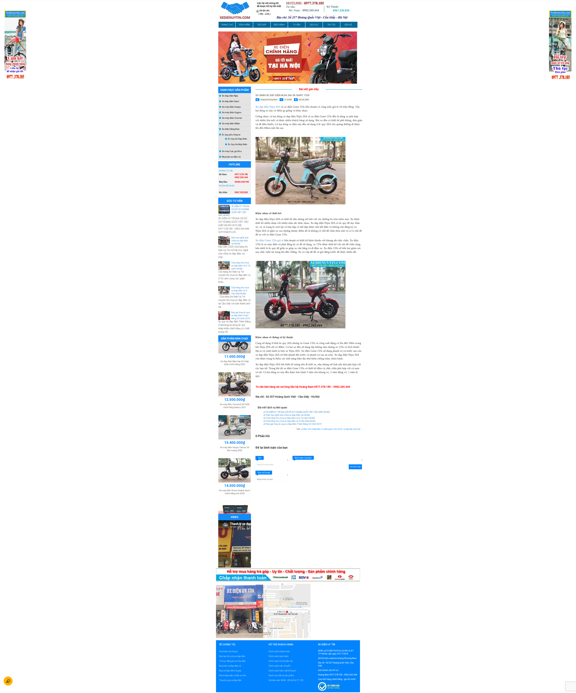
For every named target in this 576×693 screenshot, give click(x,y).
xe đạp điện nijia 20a (352, 429)
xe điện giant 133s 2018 (332, 429)
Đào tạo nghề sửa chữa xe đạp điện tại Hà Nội (239, 240)
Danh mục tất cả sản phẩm (281, 675)
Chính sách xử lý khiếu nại (280, 661)
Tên (259, 458)
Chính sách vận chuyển (279, 666)
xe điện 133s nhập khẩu (311, 429)
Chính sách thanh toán (279, 651)
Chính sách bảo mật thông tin (282, 670)
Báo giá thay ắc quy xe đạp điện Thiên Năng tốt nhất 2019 (240, 315)
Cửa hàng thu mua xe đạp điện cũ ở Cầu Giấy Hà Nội (240, 290)
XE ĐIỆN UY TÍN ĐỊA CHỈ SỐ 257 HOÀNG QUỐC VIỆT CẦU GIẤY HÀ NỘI (298, 412)
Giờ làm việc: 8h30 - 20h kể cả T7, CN (285, 680)
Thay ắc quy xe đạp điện (230, 680)
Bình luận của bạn (303, 458)
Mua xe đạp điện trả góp (230, 670)
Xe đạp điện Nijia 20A (267, 106)
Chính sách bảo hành (278, 656)
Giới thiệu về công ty (228, 651)
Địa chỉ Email (264, 472)
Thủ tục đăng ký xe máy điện (232, 661)
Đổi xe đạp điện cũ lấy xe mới (232, 675)
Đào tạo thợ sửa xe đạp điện (232, 656)
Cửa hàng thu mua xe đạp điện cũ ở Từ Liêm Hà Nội (240, 265)
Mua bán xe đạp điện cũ (230, 666)
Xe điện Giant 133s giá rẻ (269, 240)
